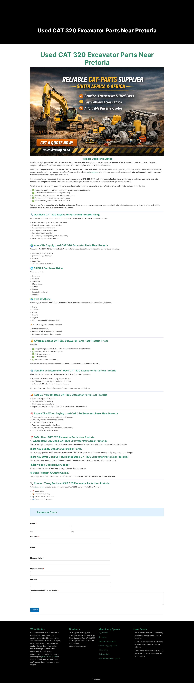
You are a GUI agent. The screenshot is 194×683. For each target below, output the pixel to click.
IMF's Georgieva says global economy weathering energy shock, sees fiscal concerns (149, 635)
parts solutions (92, 172)
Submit (35, 609)
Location (33, 580)
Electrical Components (107, 641)
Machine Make (36, 558)
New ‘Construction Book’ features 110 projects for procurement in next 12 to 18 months (149, 653)
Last (72, 532)
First (31, 532)
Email (33, 547)
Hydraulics (102, 637)
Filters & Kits (103, 650)
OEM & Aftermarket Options (109, 658)
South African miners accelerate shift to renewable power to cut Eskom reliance (149, 644)
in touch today (38, 487)
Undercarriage (104, 654)
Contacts (34, 536)
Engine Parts (103, 633)
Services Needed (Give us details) (44, 590)
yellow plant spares (49, 657)
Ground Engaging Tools (108, 646)
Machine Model (37, 569)
